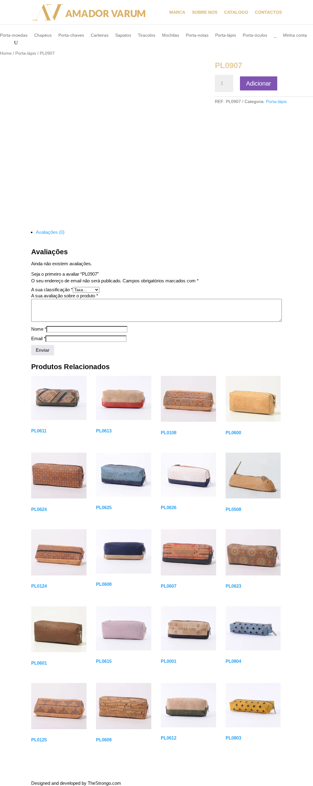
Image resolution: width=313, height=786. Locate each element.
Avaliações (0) (50, 232)
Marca (177, 12)
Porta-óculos (255, 35)
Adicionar (258, 83)
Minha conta (295, 35)
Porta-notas (197, 35)
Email (38, 338)
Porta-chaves (71, 35)
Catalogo (236, 12)
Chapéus (43, 35)
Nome (38, 329)
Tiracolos (146, 35)
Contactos (268, 12)
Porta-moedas (14, 35)
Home (6, 53)
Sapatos (123, 35)
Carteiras (100, 35)
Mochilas (170, 35)
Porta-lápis (225, 35)
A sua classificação (52, 289)
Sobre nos (204, 12)
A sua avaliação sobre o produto (64, 295)
